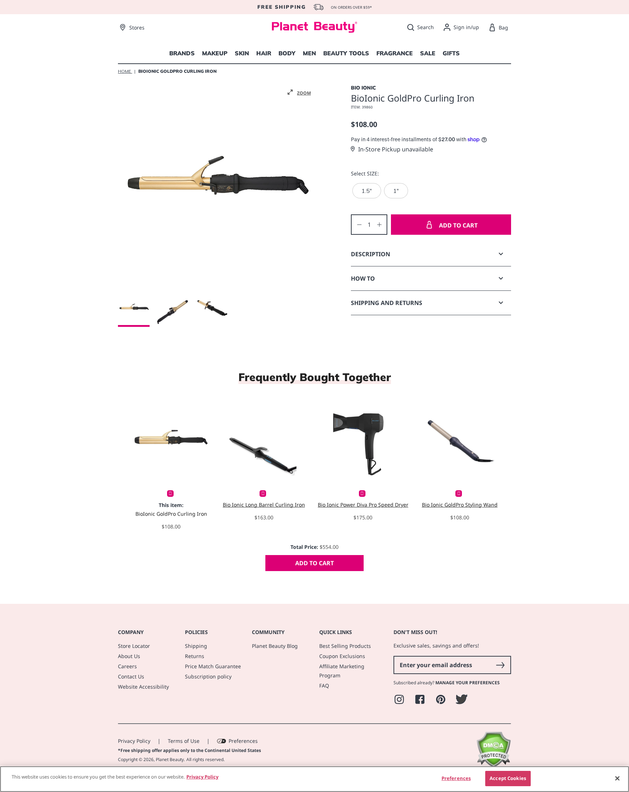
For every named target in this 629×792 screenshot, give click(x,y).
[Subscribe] (500, 665)
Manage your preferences (467, 683)
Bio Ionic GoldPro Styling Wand (460, 504)
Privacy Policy (134, 740)
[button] (299, 92)
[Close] (617, 778)
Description (370, 254)
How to (363, 278)
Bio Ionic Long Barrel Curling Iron (264, 504)
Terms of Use (183, 740)
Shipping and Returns (386, 303)
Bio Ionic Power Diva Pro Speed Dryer (363, 504)
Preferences (243, 740)
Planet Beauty (170, 759)
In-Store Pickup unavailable (395, 149)
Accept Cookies (508, 778)
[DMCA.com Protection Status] (493, 765)
